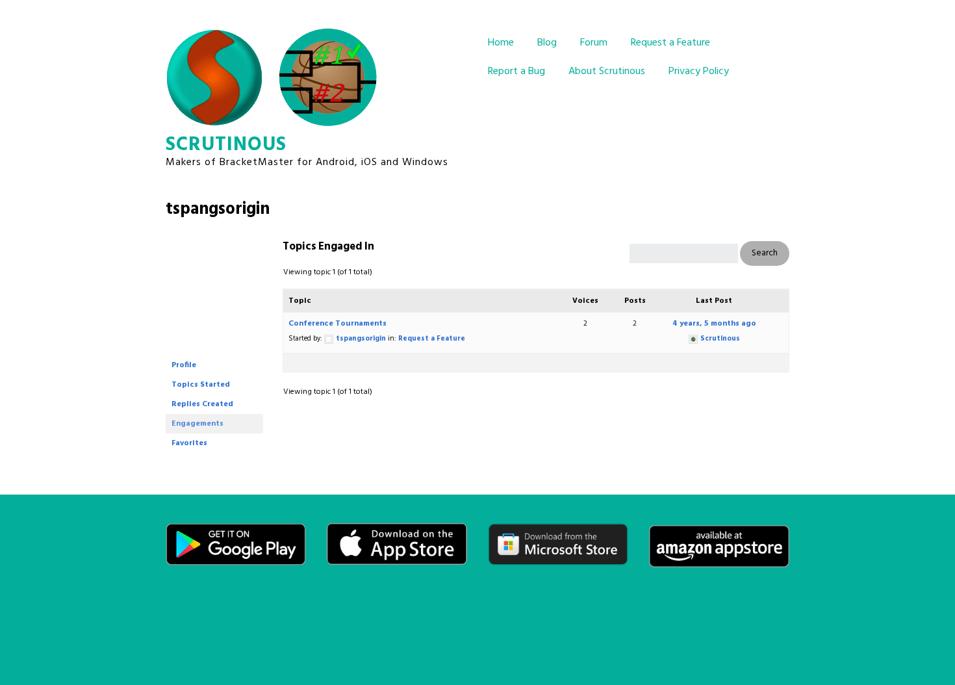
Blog (547, 42)
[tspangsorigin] (214, 349)
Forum (593, 42)
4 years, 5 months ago (714, 323)
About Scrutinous (606, 71)
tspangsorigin (218, 209)
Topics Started (201, 384)
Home (501, 42)
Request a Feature (670, 42)
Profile (184, 365)
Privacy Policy (698, 71)
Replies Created (202, 404)
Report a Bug (516, 71)
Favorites (189, 443)
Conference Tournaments (337, 323)
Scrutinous (226, 145)
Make (212, 649)
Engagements (197, 423)
